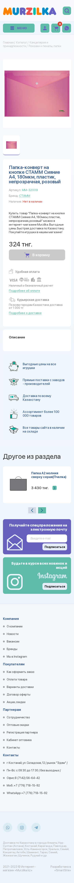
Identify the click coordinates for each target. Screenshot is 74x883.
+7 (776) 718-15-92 (27, 785)
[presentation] (32, 510)
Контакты (13, 747)
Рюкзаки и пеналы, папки (45, 46)
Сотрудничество (18, 717)
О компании (14, 626)
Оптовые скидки (18, 725)
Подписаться (55, 586)
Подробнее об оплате (24, 291)
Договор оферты (18, 694)
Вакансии (13, 641)
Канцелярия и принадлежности (25, 44)
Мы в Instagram (17, 656)
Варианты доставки (20, 687)
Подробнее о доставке (25, 313)
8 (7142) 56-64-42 (27, 778)
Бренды (12, 649)
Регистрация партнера (22, 732)
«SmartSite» (62, 870)
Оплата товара (17, 679)
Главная (8, 42)
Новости (13, 634)
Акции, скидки (16, 702)
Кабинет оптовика (19, 740)
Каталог (21, 42)
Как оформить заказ (20, 672)
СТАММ (24, 196)
